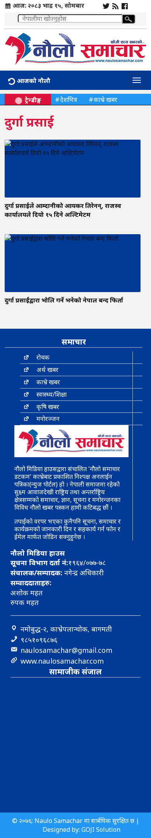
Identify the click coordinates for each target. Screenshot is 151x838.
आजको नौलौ (32, 80)
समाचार (74, 341)
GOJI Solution (100, 829)
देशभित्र (68, 99)
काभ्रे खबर (105, 99)
